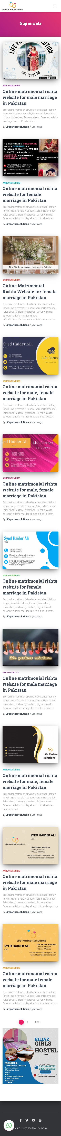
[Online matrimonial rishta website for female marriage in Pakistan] (30, 157)
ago (36, 126)
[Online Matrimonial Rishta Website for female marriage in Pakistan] (30, 255)
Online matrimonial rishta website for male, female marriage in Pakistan (30, 392)
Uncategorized (11, 673)
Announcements (11, 86)
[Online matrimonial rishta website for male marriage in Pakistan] (30, 60)
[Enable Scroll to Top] (54, 1129)
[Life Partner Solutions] (14, 6)
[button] (9, 1125)
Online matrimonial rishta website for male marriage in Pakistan (30, 97)
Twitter (27, 1120)
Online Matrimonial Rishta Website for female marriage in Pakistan (29, 291)
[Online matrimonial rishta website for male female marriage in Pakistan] (30, 942)
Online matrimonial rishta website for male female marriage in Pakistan (30, 979)
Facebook (20, 1120)
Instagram (40, 1120)
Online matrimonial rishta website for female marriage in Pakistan (30, 194)
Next (36, 1022)
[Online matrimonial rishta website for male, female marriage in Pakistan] (30, 356)
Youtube (33, 1120)
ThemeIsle (41, 1128)
